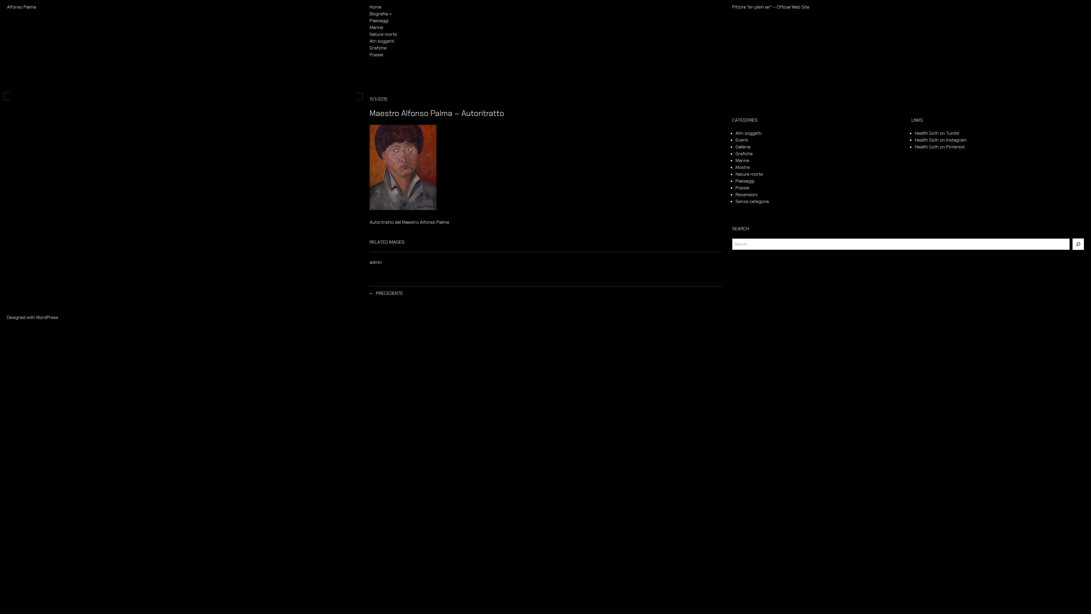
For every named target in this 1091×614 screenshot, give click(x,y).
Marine (742, 160)
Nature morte (749, 174)
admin (376, 262)
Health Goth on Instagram (941, 140)
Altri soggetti (748, 133)
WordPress (47, 317)
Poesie (742, 188)
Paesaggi (745, 181)
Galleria (743, 147)
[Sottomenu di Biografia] (390, 14)
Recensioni (746, 195)
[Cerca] (1078, 244)
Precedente (389, 293)
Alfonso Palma (21, 7)
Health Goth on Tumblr (937, 133)
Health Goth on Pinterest (940, 147)
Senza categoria (752, 201)
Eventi (742, 140)
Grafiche (744, 154)
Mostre (743, 167)
